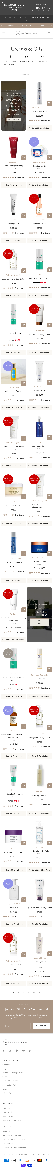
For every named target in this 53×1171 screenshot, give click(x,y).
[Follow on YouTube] (23, 1050)
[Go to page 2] (39, 992)
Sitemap (5, 1097)
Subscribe (41, 1026)
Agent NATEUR (13, 904)
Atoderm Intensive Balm (39, 851)
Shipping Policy (8, 1077)
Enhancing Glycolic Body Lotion (39, 963)
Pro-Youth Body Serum (13, 852)
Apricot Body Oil (39, 224)
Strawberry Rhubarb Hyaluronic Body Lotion (39, 505)
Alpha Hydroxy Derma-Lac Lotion (13, 334)
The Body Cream (39, 561)
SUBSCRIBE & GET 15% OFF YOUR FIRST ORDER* (26, 25)
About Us (6, 1131)
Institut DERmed (39, 958)
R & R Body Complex (13, 562)
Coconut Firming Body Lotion (13, 279)
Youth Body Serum (39, 446)
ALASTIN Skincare (39, 108)
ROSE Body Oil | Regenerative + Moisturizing (13, 735)
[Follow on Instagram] (10, 1050)
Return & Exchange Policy (12, 1073)
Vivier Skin (39, 331)
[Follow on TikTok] (30, 1050)
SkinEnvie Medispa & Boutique (14, 1147)
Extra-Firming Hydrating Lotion (13, 167)
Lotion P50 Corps (39, 679)
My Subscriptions (9, 1108)
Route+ (5, 1089)
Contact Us (6, 1064)
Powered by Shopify (40, 1154)
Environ (39, 274)
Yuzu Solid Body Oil (13, 506)
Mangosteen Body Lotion (39, 737)
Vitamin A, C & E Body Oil (39, 278)
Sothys (13, 848)
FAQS (4, 1069)
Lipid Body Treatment (39, 795)
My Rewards (7, 1112)
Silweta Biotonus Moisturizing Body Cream (13, 619)
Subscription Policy (9, 1085)
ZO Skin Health (39, 387)
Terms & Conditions (10, 1081)
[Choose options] (49, 103)
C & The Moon (13, 387)
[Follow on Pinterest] (16, 1050)
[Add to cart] (23, 215)
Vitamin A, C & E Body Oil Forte (13, 678)
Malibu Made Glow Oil (14, 391)
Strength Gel (13, 224)
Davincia (13, 614)
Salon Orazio (7, 1143)
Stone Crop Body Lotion (13, 965)
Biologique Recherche (39, 675)
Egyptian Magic (39, 162)
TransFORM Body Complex (39, 111)
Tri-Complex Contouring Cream (13, 795)
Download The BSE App (11, 1135)
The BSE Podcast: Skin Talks (13, 1139)
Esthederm (13, 162)
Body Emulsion (39, 391)
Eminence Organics (39, 220)
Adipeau (13, 220)
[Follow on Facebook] (3, 1050)
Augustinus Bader (39, 557)
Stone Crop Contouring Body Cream (13, 447)
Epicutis (39, 791)
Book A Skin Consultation (12, 1120)
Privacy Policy (7, 1093)
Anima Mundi (13, 730)
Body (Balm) (13, 908)
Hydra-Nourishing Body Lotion (39, 908)
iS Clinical (39, 442)
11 (34, 992)
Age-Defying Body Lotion (39, 334)
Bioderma (39, 847)
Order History (7, 1116)
